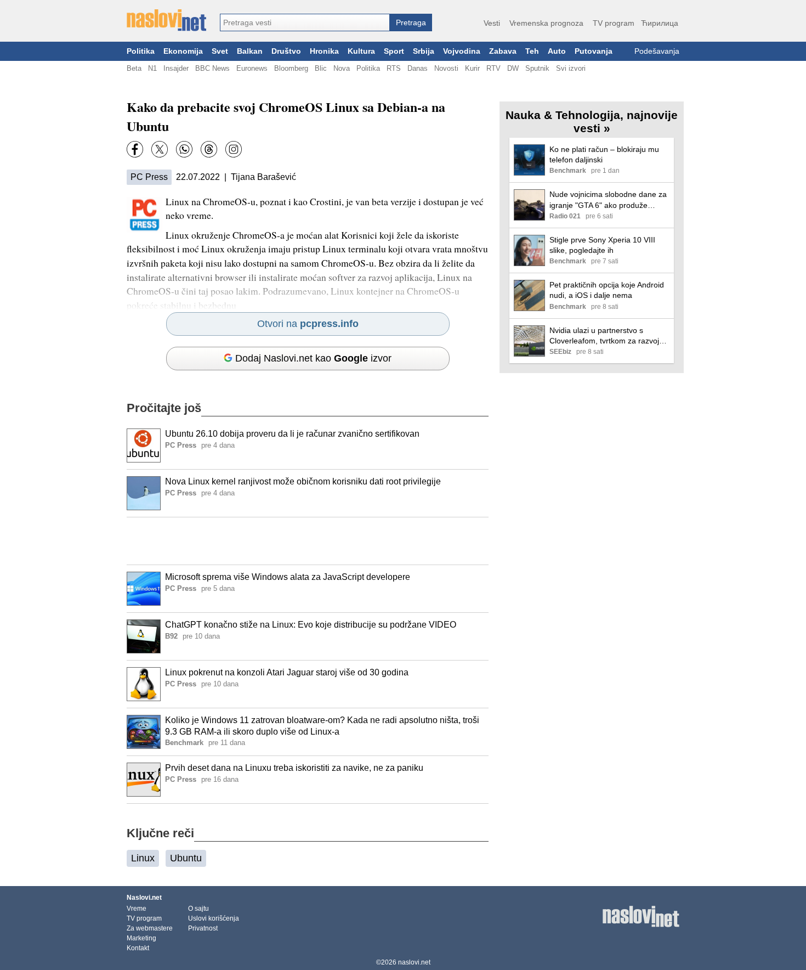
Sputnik (537, 68)
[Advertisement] (308, 541)
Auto (557, 51)
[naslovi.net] (166, 20)
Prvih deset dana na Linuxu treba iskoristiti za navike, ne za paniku (294, 767)
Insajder (176, 68)
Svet (220, 51)
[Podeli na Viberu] (184, 149)
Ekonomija (183, 51)
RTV (493, 68)
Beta (134, 68)
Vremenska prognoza (546, 23)
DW (513, 68)
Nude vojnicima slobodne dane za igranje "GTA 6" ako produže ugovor (608, 200)
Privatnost (203, 928)
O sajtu (198, 908)
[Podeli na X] (159, 149)
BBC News (212, 68)
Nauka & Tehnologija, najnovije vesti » (592, 121)
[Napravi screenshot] (233, 149)
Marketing (141, 938)
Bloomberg (291, 68)
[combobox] (305, 22)
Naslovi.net (144, 897)
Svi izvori (571, 68)
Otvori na (308, 323)
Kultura (361, 51)
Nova (341, 68)
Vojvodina (461, 51)
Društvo (286, 51)
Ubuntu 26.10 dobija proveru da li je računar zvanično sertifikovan (292, 433)
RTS (394, 68)
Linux (143, 858)
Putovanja (593, 51)
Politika (141, 51)
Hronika (324, 51)
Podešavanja (656, 51)
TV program (613, 23)
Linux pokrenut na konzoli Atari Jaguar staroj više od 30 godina (286, 672)
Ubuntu (186, 858)
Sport (394, 51)
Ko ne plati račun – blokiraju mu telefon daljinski (604, 154)
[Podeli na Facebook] (135, 149)
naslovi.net (414, 962)
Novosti (446, 68)
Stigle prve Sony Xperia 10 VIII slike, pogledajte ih (602, 245)
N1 (152, 68)
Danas (417, 68)
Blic (321, 68)
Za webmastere (150, 928)
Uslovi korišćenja (213, 918)
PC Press (149, 177)
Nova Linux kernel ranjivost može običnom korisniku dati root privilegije (303, 481)
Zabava (502, 51)
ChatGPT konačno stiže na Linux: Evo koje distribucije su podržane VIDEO (310, 624)
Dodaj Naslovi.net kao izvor (313, 358)
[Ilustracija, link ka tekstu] (144, 446)
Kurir (472, 68)
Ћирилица (659, 23)
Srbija (423, 51)
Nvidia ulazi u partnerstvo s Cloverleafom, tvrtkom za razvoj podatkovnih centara (604, 336)
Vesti (492, 23)
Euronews (252, 68)
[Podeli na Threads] (209, 149)
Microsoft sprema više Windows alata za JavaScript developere (287, 577)
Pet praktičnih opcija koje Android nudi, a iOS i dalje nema (606, 290)
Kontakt (138, 948)
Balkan (250, 51)
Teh (532, 51)
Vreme (136, 908)
